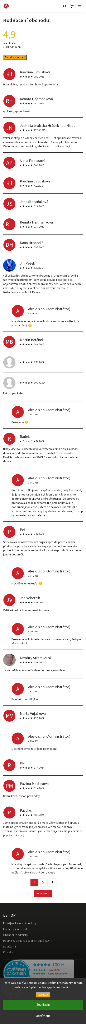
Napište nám (10, 947)
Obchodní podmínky (15, 935)
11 (51, 882)
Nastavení (43, 995)
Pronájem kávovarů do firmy (19, 923)
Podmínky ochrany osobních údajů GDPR (27, 941)
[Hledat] (65, 6)
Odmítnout (43, 1016)
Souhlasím (43, 1005)
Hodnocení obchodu (15, 929)
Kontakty (8, 952)
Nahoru (44, 894)
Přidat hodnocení (15, 57)
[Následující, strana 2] (43, 882)
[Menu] (80, 6)
